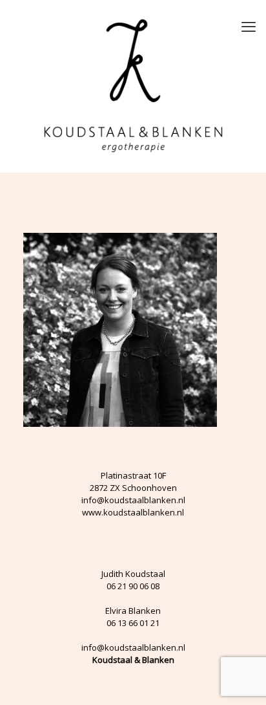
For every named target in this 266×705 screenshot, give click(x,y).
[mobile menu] (249, 26)
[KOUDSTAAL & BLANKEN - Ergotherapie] (133, 86)
